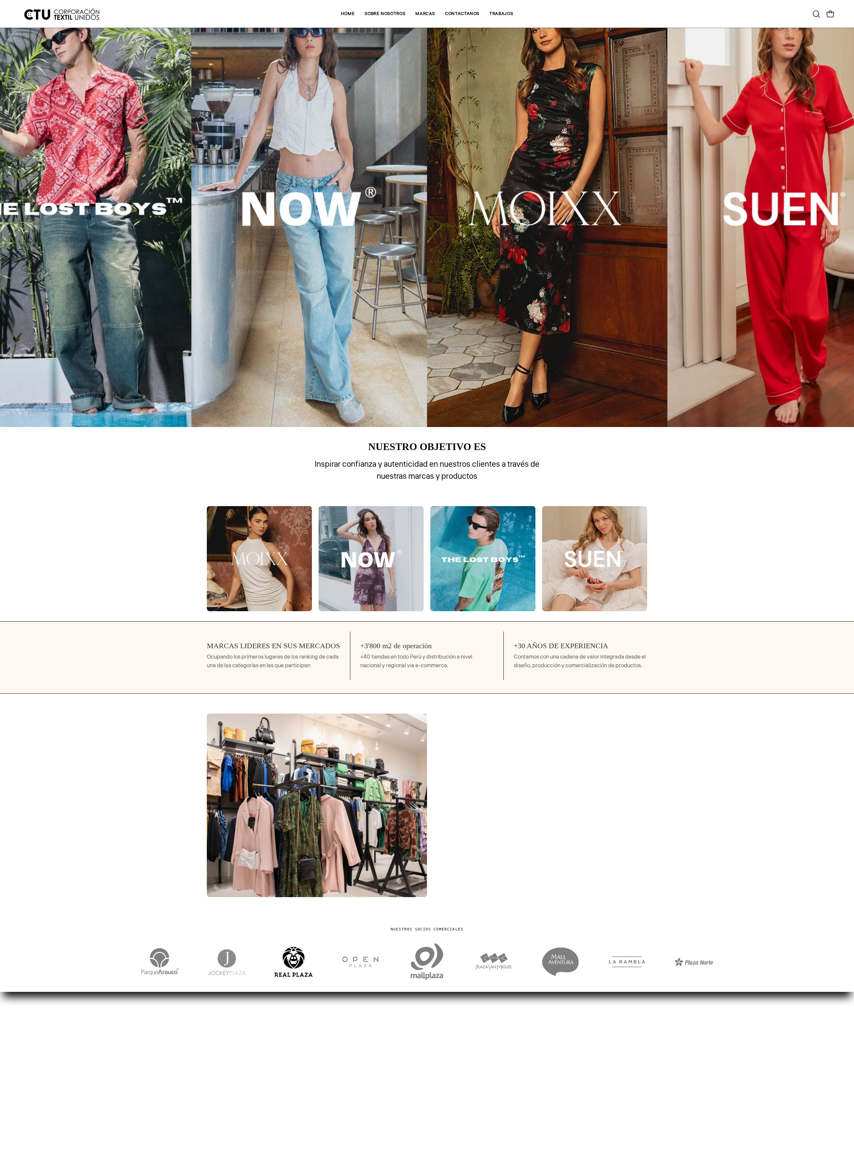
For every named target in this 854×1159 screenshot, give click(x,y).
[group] (427, 558)
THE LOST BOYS (454, 1116)
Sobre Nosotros (226, 1093)
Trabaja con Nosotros (233, 1116)
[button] (425, 14)
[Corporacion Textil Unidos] (61, 14)
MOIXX (442, 1093)
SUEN (441, 1128)
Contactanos (223, 1105)
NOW (440, 1105)
